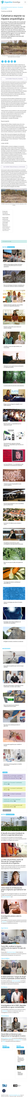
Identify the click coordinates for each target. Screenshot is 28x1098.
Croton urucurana (16, 980)
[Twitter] (6, 61)
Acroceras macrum (11, 952)
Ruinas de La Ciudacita (17, 78)
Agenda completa (6, 810)
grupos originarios (7, 896)
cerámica (4, 921)
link (20, 778)
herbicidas (5, 1011)
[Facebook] (2, 61)
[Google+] (9, 61)
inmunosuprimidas (17, 1039)
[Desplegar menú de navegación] (25, 2)
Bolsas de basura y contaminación (17, 166)
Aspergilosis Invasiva (7, 1038)
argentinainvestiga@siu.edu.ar (14, 1095)
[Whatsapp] (15, 61)
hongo (3, 1041)
